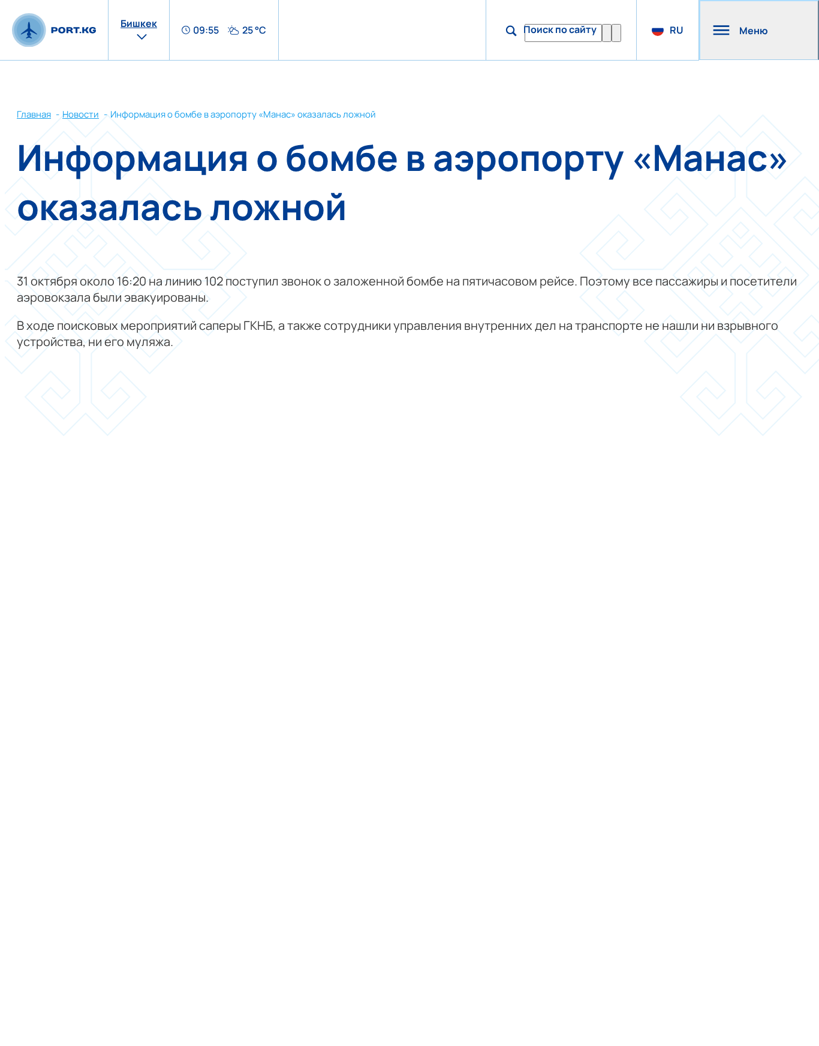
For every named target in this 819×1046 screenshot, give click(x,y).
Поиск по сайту (560, 29)
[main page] (54, 30)
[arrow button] (616, 33)
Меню (753, 30)
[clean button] (607, 33)
